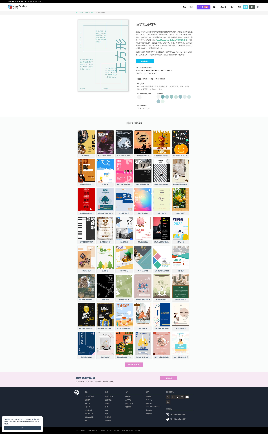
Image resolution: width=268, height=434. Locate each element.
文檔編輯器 (88, 410)
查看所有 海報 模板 (134, 365)
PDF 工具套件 (89, 396)
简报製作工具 (89, 414)
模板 (86, 13)
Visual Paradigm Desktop (33, 1)
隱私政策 (149, 403)
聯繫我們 (128, 407)
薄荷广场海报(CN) (166, 70)
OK (22, 428)
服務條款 (149, 396)
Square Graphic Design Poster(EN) (147, 70)
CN (155, 73)
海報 (92, 13)
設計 (81, 13)
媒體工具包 (129, 403)
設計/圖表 (108, 400)
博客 (106, 410)
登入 (252, 7)
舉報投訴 (149, 414)
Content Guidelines (153, 407)
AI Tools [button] (202, 7)
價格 (239, 7)
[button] (192, 7)
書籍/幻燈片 (109, 396)
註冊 (245, 7)
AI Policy (149, 400)
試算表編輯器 (89, 417)
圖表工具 (87, 403)
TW (152, 73)
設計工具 (87, 407)
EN (150, 73)
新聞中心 (128, 400)
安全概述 (149, 410)
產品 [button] (184, 7)
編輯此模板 (145, 61)
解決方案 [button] (223, 7)
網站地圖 (108, 421)
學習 (106, 407)
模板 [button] (232, 7)
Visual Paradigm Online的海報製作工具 (171, 40)
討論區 (107, 403)
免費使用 (169, 378)
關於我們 (128, 396)
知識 (106, 414)
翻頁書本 (87, 400)
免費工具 (108, 417)
